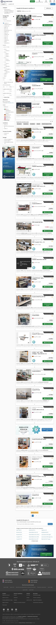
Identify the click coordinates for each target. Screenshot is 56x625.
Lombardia (8, 110)
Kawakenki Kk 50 (45, 532)
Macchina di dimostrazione (9, 127)
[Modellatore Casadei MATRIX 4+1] (23, 207)
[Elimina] (49, 4)
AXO (5, 64)
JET (5, 67)
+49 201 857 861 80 (8, 582)
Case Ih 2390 (6, 587)
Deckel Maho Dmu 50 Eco (34, 534)
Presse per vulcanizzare (41, 587)
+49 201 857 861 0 (34, 580)
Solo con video (7, 140)
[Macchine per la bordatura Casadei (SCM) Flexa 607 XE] (23, 300)
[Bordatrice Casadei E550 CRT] (23, 89)
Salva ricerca (35, 512)
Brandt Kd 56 (19, 532)
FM (5, 76)
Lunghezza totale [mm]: (7, 89)
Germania (8, 114)
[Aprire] (34, 31)
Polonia (8, 116)
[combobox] (8, 107)
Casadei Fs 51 (19, 539)
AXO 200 (8, 66)
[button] (54, 1)
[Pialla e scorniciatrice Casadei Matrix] (23, 151)
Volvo (6, 33)
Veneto (7, 113)
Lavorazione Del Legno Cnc (47, 536)
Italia (11, 102)
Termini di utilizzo (29, 622)
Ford (6, 37)
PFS (5, 49)
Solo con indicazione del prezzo (8, 83)
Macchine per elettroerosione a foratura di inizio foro (25, 587)
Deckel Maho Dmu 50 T (33, 539)
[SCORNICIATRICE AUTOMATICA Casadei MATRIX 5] (23, 375)
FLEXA (5, 73)
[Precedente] (17, 20)
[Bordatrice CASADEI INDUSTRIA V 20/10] (23, 170)
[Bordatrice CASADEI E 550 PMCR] (23, 20)
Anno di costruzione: (6, 84)
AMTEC (6, 31)
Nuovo (6, 124)
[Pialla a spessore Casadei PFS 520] (23, 393)
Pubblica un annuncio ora (46, 79)
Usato (6, 128)
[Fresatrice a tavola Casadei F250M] (23, 108)
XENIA (6, 70)
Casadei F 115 (19, 536)
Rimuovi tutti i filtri (27, 11)
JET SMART (8, 69)
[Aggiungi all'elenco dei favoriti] (52, 17)
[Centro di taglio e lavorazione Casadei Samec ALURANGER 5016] (23, 39)
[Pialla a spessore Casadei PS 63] (23, 499)
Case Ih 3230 (25, 589)
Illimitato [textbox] (6, 106)
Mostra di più (35, 541)
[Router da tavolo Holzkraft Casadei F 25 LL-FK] (23, 480)
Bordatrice (26, 124)
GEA (5, 41)
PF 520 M (8, 60)
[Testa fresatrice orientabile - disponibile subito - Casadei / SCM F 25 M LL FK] (23, 189)
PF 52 (7, 59)
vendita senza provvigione (8, 171)
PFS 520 (7, 50)
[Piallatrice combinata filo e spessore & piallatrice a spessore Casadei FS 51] (23, 462)
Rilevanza (49, 8)
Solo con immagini (8, 139)
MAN (6, 27)
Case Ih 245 (31, 589)
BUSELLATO (7, 42)
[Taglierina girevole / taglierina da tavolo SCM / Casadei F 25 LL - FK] (23, 245)
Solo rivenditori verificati (8, 143)
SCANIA (6, 34)
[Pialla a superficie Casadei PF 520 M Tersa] (23, 338)
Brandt (38, 124)
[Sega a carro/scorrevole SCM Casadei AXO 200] (23, 226)
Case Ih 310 (12, 587)
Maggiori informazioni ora (47, 429)
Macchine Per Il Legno (46, 539)
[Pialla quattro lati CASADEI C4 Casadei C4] (23, 57)
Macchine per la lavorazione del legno (9, 10)
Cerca (53, 4)
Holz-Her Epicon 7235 (46, 124)
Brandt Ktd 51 (19, 534)
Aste (5, 134)
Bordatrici (19, 124)
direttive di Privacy (22, 622)
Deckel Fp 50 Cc (32, 530)
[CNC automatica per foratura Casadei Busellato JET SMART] (23, 443)
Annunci (6, 133)
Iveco (6, 35)
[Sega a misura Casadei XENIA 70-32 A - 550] (23, 133)
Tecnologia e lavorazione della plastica (8, 12)
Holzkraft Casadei (8, 24)
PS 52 (7, 54)
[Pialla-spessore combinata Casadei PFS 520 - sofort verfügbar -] (23, 282)
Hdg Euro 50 (44, 530)
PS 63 (7, 53)
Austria (8, 119)
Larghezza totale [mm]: (7, 93)
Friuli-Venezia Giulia (10, 112)
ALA (5, 74)
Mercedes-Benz (8, 30)
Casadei (6, 23)
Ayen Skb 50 (18, 530)
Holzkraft (6, 40)
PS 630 (7, 56)
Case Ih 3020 (50, 587)
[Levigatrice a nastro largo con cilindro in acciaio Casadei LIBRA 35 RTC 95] (23, 412)
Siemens (6, 25)
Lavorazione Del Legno (46, 534)
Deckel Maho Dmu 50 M (34, 536)
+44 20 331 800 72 (8, 580)
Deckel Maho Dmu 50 (33, 532)
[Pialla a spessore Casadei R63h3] (23, 319)
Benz (6, 28)
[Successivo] (30, 20)
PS (5, 52)
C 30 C (7, 63)
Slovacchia (8, 117)
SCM (6, 38)
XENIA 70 (8, 71)
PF (5, 57)
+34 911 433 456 (33, 582)
